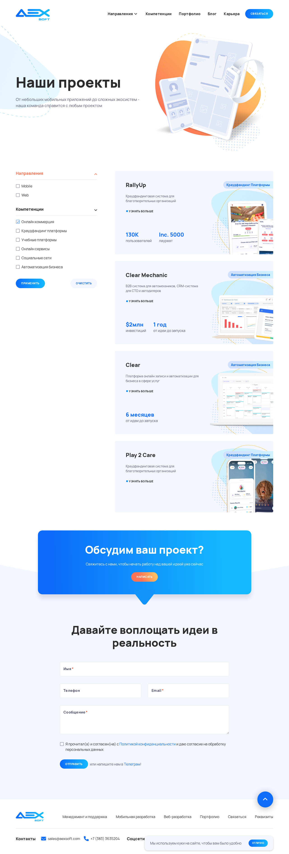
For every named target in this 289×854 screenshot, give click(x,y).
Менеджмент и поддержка (85, 816)
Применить (30, 283)
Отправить (74, 764)
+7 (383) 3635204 (105, 838)
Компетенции (30, 209)
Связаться (259, 14)
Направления (29, 173)
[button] (135, 13)
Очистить (84, 283)
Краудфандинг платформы (44, 230)
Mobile (26, 186)
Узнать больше (141, 211)
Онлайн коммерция (37, 221)
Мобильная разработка (135, 816)
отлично (258, 843)
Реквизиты (264, 816)
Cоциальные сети (36, 257)
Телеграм (132, 764)
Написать (144, 577)
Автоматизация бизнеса (42, 266)
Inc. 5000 (171, 234)
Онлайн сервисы (35, 248)
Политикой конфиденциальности (147, 744)
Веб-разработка (177, 816)
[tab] (56, 175)
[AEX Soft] (33, 14)
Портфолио (209, 816)
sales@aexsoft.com (64, 838)
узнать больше (141, 301)
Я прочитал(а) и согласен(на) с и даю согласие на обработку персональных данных (145, 747)
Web (25, 195)
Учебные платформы (39, 239)
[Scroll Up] (265, 799)
